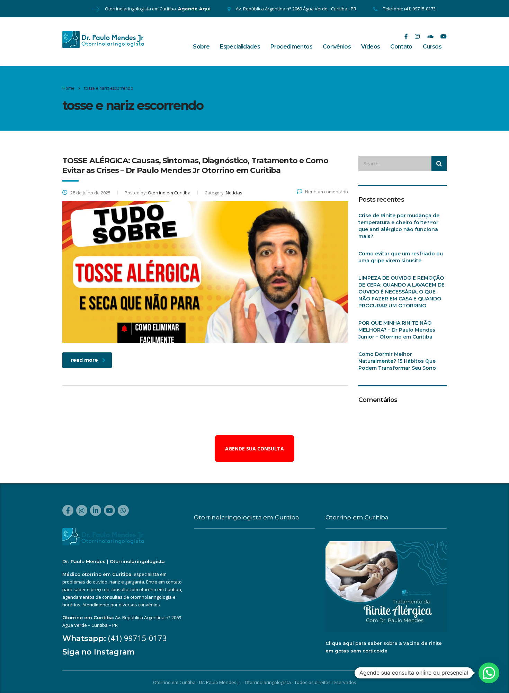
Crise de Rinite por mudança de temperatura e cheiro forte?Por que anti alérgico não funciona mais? (398, 225)
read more (84, 360)
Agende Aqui (194, 8)
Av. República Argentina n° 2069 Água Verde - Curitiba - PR (296, 9)
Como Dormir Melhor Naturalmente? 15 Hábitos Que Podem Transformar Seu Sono (397, 361)
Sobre (201, 46)
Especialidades (240, 46)
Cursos (432, 46)
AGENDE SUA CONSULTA (254, 448)
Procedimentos (291, 46)
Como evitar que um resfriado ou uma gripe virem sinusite (400, 257)
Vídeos (370, 46)
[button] (489, 673)
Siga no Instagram (98, 652)
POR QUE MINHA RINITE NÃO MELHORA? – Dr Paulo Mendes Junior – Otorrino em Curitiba (396, 330)
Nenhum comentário (326, 191)
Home (68, 88)
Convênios (337, 46)
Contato (401, 46)
